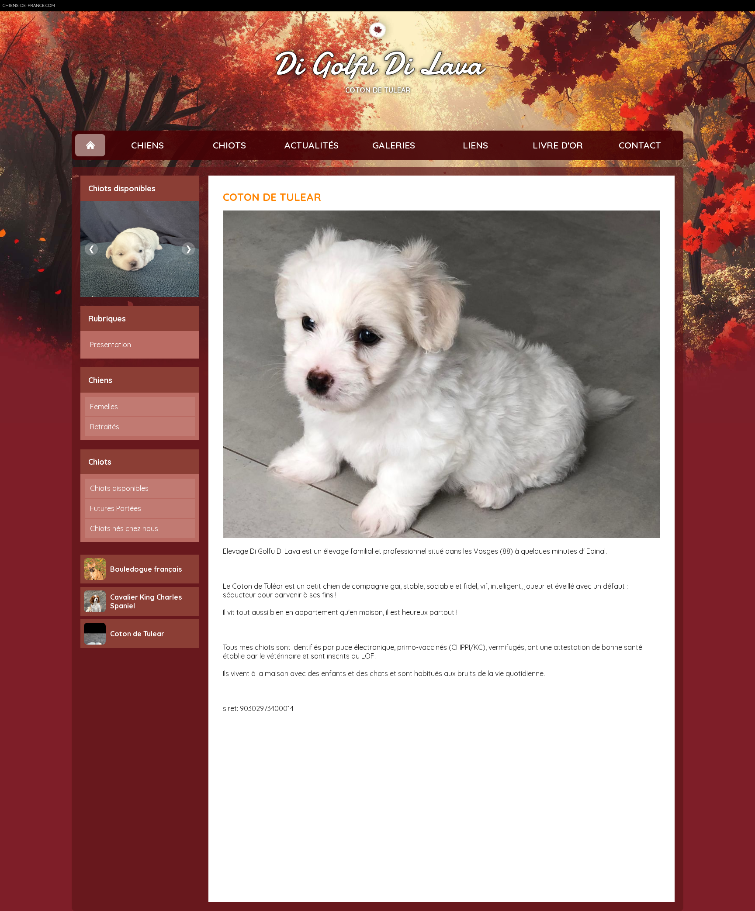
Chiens (147, 145)
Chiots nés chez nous (124, 528)
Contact (640, 145)
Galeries (393, 145)
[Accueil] (90, 145)
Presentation (110, 344)
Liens (475, 145)
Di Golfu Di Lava (377, 64)
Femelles (104, 406)
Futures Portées (115, 508)
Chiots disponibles (119, 488)
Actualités (311, 145)
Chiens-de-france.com (29, 5)
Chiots (229, 145)
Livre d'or (558, 145)
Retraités (104, 426)
